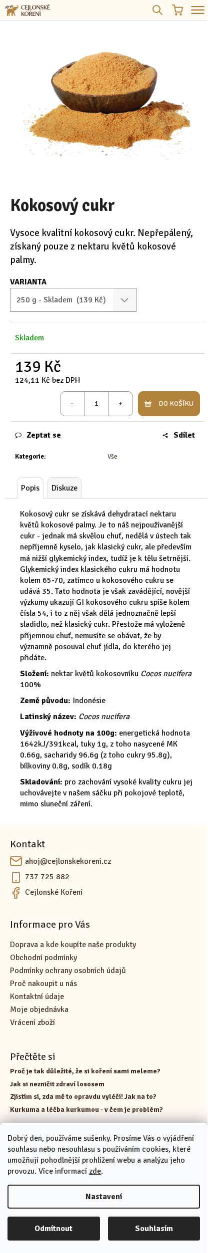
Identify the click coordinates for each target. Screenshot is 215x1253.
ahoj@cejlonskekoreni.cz (68, 861)
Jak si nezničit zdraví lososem (57, 1084)
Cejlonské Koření (53, 892)
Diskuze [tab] (65, 488)
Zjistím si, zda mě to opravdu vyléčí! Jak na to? (83, 1096)
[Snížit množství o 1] (72, 404)
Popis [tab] (30, 488)
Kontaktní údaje (37, 997)
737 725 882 (47, 877)
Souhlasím (154, 1229)
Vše (113, 457)
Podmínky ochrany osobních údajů (68, 971)
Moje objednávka (39, 1009)
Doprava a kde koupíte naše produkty (73, 945)
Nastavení (104, 1197)
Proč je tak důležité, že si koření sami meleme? (85, 1071)
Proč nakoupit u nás (43, 984)
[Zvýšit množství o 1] (120, 404)
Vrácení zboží (32, 1022)
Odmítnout (53, 1229)
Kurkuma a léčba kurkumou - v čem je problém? (86, 1109)
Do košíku (176, 403)
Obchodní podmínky (43, 958)
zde (95, 1171)
